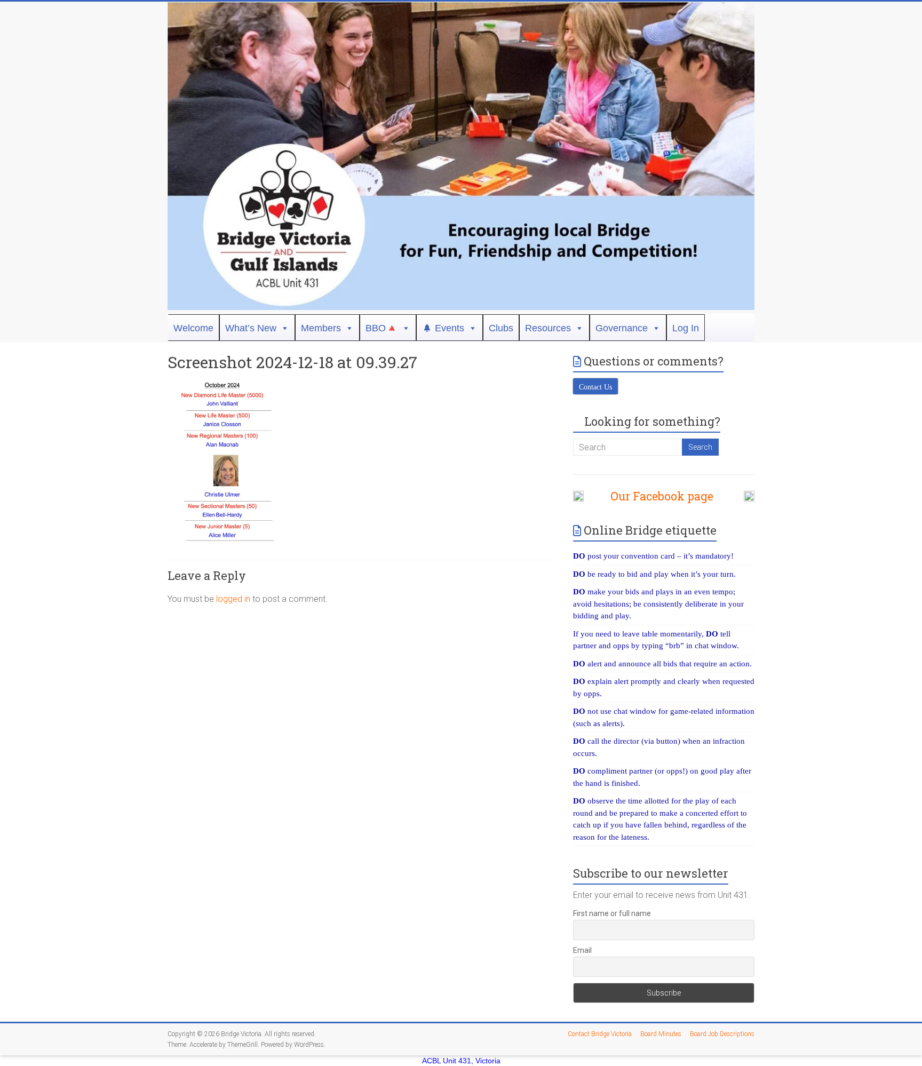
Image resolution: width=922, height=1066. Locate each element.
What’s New (250, 328)
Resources (548, 328)
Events (449, 328)
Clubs (501, 328)
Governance (621, 328)
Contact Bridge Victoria (600, 1034)
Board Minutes (660, 1034)
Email (582, 950)
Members (321, 328)
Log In (685, 328)
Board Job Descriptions (722, 1034)
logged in (233, 599)
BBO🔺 (381, 328)
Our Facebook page (656, 496)
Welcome (193, 328)
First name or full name (612, 913)
